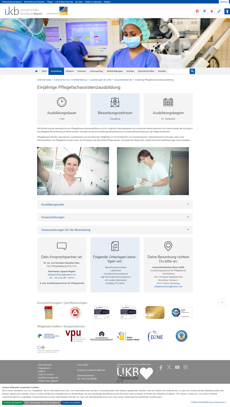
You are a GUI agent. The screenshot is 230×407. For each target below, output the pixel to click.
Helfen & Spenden (93, 1)
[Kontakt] (218, 11)
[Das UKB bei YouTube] (177, 367)
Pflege (50, 1)
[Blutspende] (211, 11)
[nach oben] (222, 302)
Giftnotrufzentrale (85, 375)
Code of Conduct (46, 374)
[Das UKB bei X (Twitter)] (169, 367)
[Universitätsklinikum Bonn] (23, 11)
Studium (70, 71)
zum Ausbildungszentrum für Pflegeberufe (63, 283)
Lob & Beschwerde (64, 1)
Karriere (79, 1)
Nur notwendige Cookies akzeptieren (42, 402)
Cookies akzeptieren (12, 402)
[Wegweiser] (204, 11)
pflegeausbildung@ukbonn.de (62, 274)
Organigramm (44, 368)
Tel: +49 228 (87, 378)
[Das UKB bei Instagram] (185, 367)
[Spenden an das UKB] (135, 374)
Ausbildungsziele (52, 204)
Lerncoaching (96, 71)
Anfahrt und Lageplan (48, 380)
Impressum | (220, 402)
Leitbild (41, 371)
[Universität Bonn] (57, 10)
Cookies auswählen (71, 402)
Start (44, 71)
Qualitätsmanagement (48, 377)
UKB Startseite (44, 79)
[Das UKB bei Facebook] (160, 367)
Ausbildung (56, 71)
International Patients (34, 1)
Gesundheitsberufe (123, 79)
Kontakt (162, 71)
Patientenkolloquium (12, 1)
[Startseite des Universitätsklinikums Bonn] (36, 71)
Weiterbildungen (115, 71)
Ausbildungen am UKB (100, 79)
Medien (107, 1)
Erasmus (82, 71)
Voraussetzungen (53, 217)
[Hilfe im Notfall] (197, 11)
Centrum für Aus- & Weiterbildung (70, 79)
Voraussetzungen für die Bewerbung (65, 230)
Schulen (130, 71)
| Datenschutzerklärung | (202, 402)
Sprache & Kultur (146, 71)
